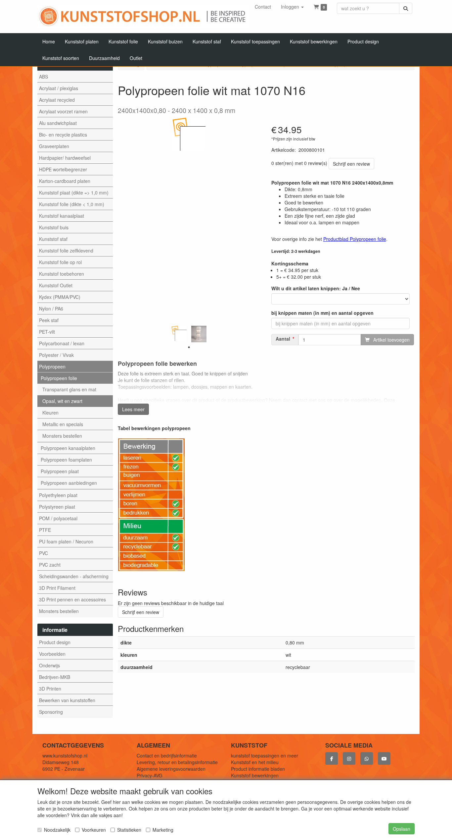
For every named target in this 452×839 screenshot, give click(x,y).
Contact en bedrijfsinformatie (167, 755)
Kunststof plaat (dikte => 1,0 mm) (74, 192)
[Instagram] (349, 758)
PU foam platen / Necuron (66, 541)
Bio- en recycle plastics (63, 134)
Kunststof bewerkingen (255, 775)
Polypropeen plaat (60, 471)
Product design (54, 642)
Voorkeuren (94, 829)
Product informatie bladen (258, 768)
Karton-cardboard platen (64, 181)
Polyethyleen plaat (58, 495)
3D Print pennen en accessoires (72, 599)
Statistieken (129, 829)
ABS (43, 76)
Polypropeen (52, 366)
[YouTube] (384, 758)
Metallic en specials (62, 424)
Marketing (163, 829)
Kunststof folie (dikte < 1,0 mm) (71, 204)
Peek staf (49, 320)
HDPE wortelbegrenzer (63, 169)
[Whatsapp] (366, 758)
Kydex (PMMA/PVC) (59, 297)
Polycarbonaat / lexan (61, 343)
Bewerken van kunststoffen (67, 700)
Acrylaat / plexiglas (58, 88)
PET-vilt (47, 331)
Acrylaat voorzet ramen (63, 111)
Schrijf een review (351, 163)
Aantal (283, 338)
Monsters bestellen (62, 435)
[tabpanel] (179, 333)
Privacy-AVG (149, 775)
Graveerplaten (54, 146)
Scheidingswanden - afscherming (74, 576)
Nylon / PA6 (51, 308)
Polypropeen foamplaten (66, 459)
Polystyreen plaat (57, 506)
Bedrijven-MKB (54, 677)
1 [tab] (189, 347)
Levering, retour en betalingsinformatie (177, 762)
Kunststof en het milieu (255, 762)
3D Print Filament (57, 588)
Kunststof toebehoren (61, 273)
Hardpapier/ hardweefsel (65, 157)
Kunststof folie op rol (60, 262)
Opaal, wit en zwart (62, 401)
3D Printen (50, 688)
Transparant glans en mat (69, 389)
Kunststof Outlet (55, 285)
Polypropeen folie (59, 378)
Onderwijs (49, 665)
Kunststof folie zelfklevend (66, 250)
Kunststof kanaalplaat (61, 215)
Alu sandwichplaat (58, 123)
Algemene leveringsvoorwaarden (171, 768)
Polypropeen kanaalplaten (68, 448)
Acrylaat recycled (57, 99)
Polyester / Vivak (56, 355)
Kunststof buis (53, 227)
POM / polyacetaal (58, 518)
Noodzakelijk (57, 829)
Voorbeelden (52, 653)
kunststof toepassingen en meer (264, 755)
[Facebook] (331, 758)
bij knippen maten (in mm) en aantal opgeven (322, 312)
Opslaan (401, 828)
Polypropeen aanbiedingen (69, 482)
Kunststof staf (53, 239)
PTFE (45, 530)
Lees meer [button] (133, 409)
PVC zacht (50, 564)
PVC (43, 553)
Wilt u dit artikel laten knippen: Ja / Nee (315, 288)
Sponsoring (51, 711)
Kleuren (50, 412)
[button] (292, 6)
